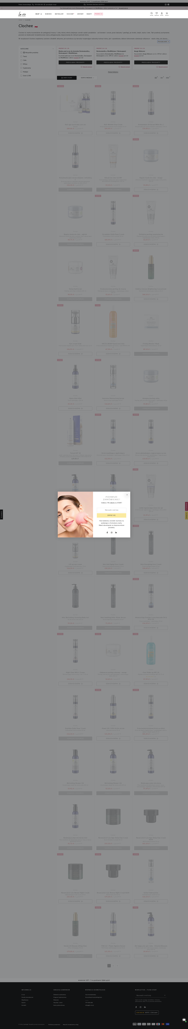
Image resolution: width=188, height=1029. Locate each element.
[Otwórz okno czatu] (184, 1020)
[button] (151, 14)
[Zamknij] (127, 495)
